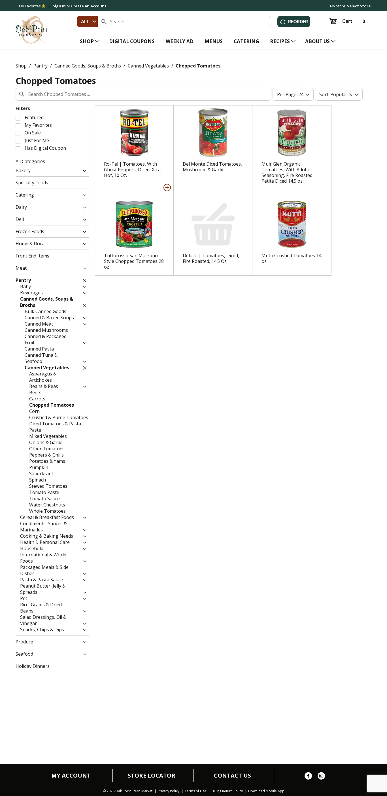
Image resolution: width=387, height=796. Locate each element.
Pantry (40, 66)
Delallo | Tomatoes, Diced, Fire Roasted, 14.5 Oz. (211, 258)
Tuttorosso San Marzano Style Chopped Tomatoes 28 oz (134, 261)
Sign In (59, 6)
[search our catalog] (104, 21)
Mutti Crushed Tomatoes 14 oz (291, 258)
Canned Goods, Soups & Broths (87, 66)
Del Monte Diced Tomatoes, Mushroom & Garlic (212, 167)
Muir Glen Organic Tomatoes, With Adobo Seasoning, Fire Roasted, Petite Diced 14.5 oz (287, 172)
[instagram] (321, 777)
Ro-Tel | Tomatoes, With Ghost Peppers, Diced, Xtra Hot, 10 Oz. (132, 169)
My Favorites (30, 6)
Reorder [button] (298, 21)
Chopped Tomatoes (198, 66)
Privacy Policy (168, 791)
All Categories (30, 161)
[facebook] (308, 777)
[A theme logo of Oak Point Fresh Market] (32, 26)
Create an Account (89, 6)
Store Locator (151, 775)
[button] (83, 171)
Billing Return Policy (227, 791)
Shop (21, 66)
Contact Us (232, 775)
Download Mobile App (266, 791)
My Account (71, 775)
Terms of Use (195, 791)
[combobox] (87, 21)
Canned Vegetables (148, 66)
